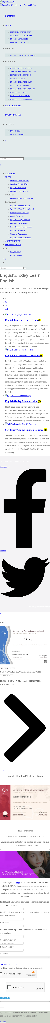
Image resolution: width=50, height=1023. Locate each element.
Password (4, 929)
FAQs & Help (15, 252)
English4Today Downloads (21, 227)
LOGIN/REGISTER (13, 245)
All (6, 309)
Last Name (4, 912)
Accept (3, 1021)
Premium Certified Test (19, 181)
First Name (4, 902)
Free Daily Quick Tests (19, 191)
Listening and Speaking (19, 213)
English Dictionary (17, 230)
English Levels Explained (20, 237)
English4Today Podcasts (20, 220)
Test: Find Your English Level (22, 209)
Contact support (16, 255)
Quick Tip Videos (17, 216)
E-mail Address (7, 947)
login (18, 882)
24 (6, 305)
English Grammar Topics (20, 205)
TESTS (8, 177)
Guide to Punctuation (18, 234)
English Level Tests (18, 188)
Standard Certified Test (19, 184)
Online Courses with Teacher (21, 198)
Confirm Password (8, 940)
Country (4, 954)
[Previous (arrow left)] (1, 1007)
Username (4, 922)
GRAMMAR (10, 173)
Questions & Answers (19, 223)
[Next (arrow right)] (3, 1007)
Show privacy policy (8, 964)
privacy (32, 607)
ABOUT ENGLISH (13, 241)
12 (6, 302)
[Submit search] (25, 268)
